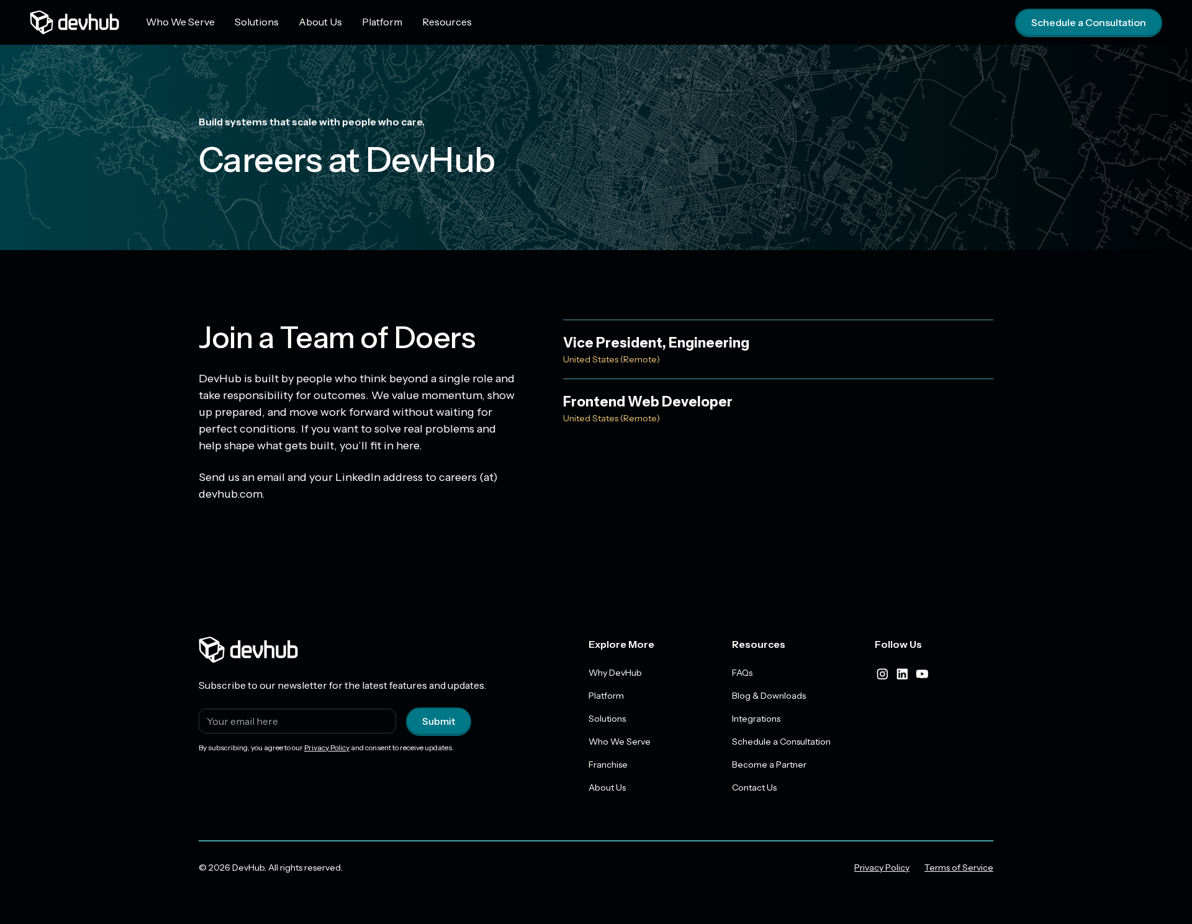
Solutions (257, 22)
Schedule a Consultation (1088, 22)
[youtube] (921, 674)
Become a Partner (769, 764)
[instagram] (882, 674)
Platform (382, 22)
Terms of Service (958, 867)
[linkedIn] (902, 674)
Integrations (756, 718)
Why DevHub (615, 672)
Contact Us (754, 787)
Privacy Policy (327, 747)
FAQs (742, 672)
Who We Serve (180, 22)
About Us (320, 22)
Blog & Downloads (769, 695)
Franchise (608, 764)
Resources (447, 22)
